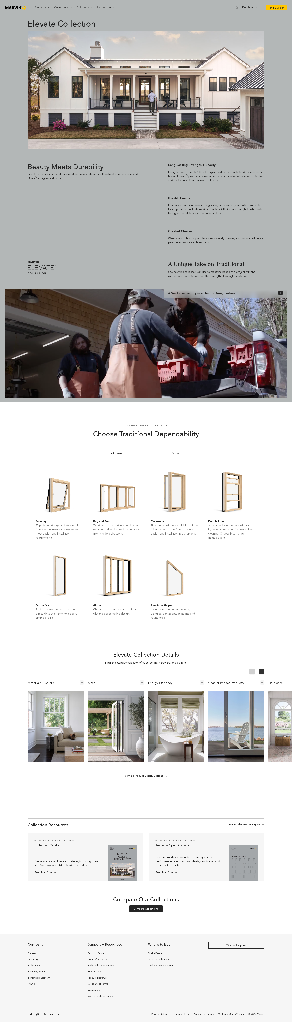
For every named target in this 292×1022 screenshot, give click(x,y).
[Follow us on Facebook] (31, 1014)
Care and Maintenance (100, 996)
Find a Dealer (155, 953)
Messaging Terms (204, 1014)
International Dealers (159, 959)
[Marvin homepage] (15, 8)
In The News (34, 965)
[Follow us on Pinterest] (44, 1014)
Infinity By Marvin (37, 971)
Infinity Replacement (39, 977)
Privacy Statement (161, 1014)
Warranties (94, 990)
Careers (32, 953)
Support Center (96, 953)
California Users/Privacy (231, 1014)
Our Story (33, 959)
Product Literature (98, 977)
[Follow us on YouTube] (51, 1014)
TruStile (31, 983)
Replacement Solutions (161, 965)
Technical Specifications (101, 965)
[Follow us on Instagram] (37, 1014)
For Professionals (97, 959)
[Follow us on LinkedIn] (58, 1014)
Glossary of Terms (98, 983)
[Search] (237, 8)
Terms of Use (182, 1014)
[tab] (116, 453)
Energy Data (95, 971)
